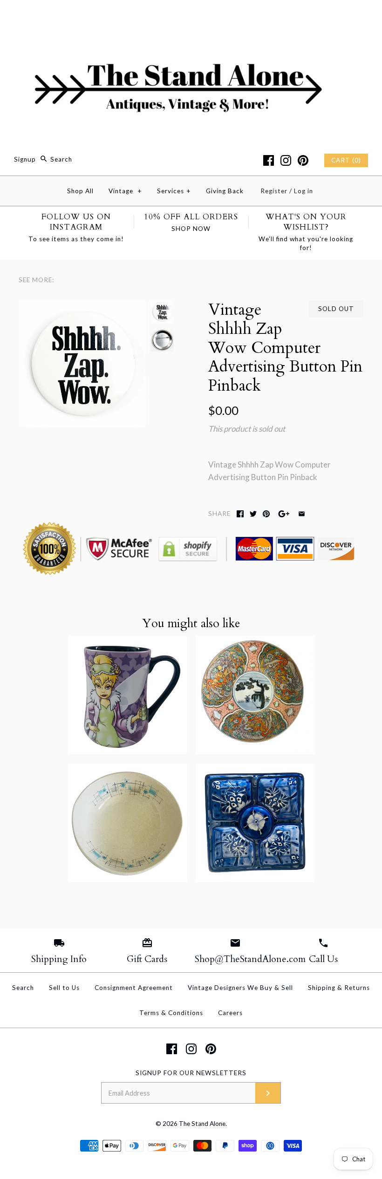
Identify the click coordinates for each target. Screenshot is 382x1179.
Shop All (80, 191)
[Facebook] (268, 160)
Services (174, 191)
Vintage (125, 191)
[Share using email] (301, 513)
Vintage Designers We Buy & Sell (240, 987)
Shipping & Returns (339, 987)
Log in (303, 191)
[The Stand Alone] (191, 15)
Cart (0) (346, 160)
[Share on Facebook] (240, 513)
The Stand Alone (202, 1123)
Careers (230, 1012)
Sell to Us (64, 987)
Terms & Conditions (171, 1012)
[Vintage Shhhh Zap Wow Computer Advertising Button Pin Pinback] (82, 307)
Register (273, 191)
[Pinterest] (303, 160)
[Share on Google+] (284, 513)
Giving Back (225, 191)
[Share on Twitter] (253, 513)
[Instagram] (285, 160)
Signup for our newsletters (191, 1073)
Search (23, 987)
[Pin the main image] (266, 513)
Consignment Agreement (134, 987)
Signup (25, 159)
